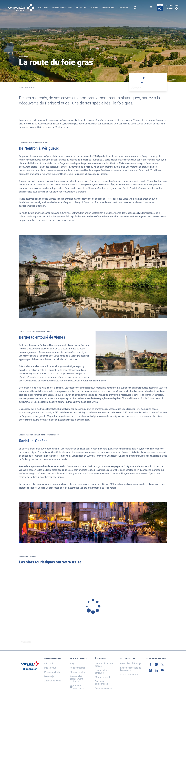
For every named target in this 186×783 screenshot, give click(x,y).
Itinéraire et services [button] (62, 8)
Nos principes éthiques (102, 671)
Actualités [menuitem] (81, 8)
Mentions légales (103, 677)
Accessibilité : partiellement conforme (76, 679)
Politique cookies (103, 688)
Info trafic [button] (43, 8)
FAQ (72, 663)
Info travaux (50, 668)
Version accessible (78, 686)
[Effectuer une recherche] (135, 7)
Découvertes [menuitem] (108, 8)
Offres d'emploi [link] (77, 672)
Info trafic (49, 663)
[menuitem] (151, 7)
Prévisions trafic (52, 672)
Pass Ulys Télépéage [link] (130, 663)
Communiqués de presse (104, 664)
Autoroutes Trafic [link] (129, 674)
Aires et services (52, 680)
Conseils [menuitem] (94, 8)
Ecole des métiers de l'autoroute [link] (130, 669)
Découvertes (30, 87)
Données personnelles (101, 682)
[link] (160, 7)
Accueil (21, 87)
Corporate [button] (123, 8)
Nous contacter (77, 668)
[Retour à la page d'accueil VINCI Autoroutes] (21, 7)
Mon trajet (49, 676)
